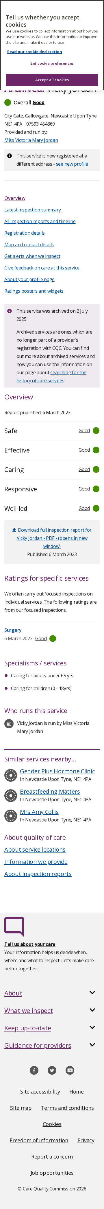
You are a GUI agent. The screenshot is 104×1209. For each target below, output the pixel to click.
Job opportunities (52, 1172)
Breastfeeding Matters (50, 791)
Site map (21, 1107)
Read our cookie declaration (34, 51)
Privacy (85, 1140)
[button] (52, 102)
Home (76, 1091)
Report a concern (52, 1156)
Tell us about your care (29, 944)
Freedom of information (39, 1140)
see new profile (72, 164)
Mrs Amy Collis (39, 812)
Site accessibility (40, 1091)
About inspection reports (38, 874)
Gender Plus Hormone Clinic (57, 771)
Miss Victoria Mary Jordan (31, 140)
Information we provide (35, 862)
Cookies (52, 1124)
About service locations (35, 849)
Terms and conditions (67, 1107)
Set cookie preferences (52, 63)
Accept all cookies (52, 79)
